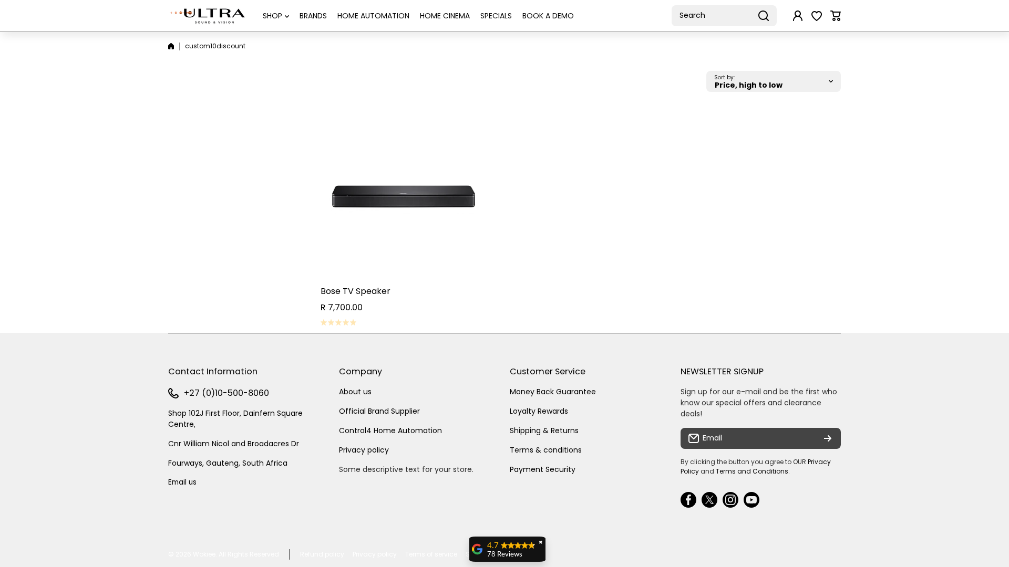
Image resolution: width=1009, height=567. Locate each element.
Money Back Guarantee (553, 391)
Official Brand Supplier (379, 411)
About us (355, 391)
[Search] (763, 15)
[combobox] (724, 15)
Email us (182, 482)
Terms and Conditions (752, 471)
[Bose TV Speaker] (404, 196)
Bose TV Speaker (355, 291)
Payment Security (542, 469)
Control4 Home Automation (390, 430)
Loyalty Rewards (539, 411)
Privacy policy (364, 450)
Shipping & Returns (544, 430)
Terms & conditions (546, 450)
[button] (835, 15)
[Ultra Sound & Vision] (207, 15)
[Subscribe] (828, 438)
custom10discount (215, 45)
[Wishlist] (816, 15)
